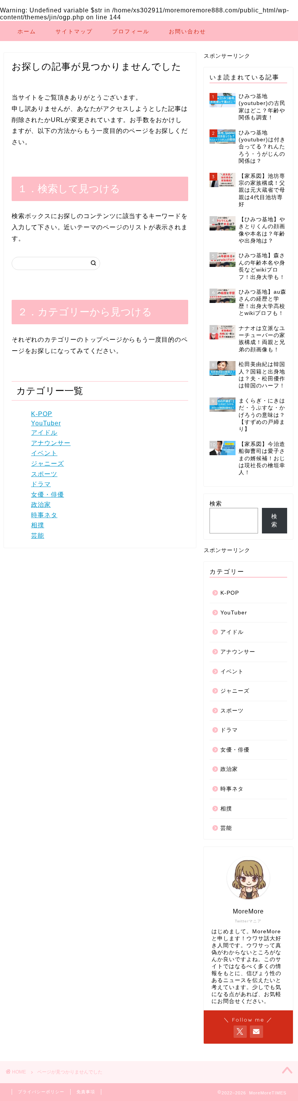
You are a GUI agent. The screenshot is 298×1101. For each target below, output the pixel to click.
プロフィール (130, 31)
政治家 (41, 504)
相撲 (37, 525)
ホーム (26, 31)
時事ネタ (44, 515)
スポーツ (44, 474)
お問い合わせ (187, 31)
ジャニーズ (47, 463)
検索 (216, 503)
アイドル (44, 432)
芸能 (37, 535)
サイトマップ (74, 31)
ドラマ (41, 484)
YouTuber (46, 423)
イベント (44, 453)
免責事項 (85, 1091)
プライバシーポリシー (41, 1091)
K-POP (41, 414)
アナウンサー (51, 443)
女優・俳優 (47, 494)
